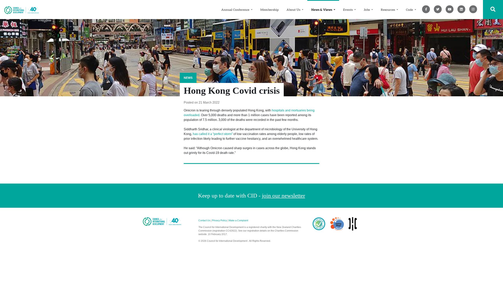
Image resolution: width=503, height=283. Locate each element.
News (188, 77)
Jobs (367, 9)
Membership (269, 9)
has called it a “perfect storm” (213, 134)
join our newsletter (283, 195)
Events (348, 9)
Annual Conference (235, 9)
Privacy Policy (219, 220)
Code (410, 9)
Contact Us (204, 220)
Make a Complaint (238, 220)
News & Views (322, 9)
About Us (293, 9)
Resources (388, 9)
